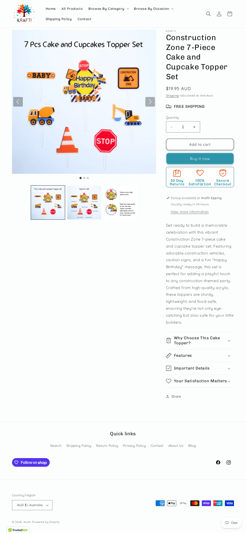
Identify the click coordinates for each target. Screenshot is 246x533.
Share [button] (176, 396)
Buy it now (200, 158)
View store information (190, 212)
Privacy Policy (134, 445)
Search (56, 445)
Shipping (172, 95)
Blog (192, 445)
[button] (108, 9)
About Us (176, 445)
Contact (157, 445)
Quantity (172, 117)
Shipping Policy (79, 445)
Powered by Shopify (46, 522)
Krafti (27, 522)
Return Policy (107, 445)
